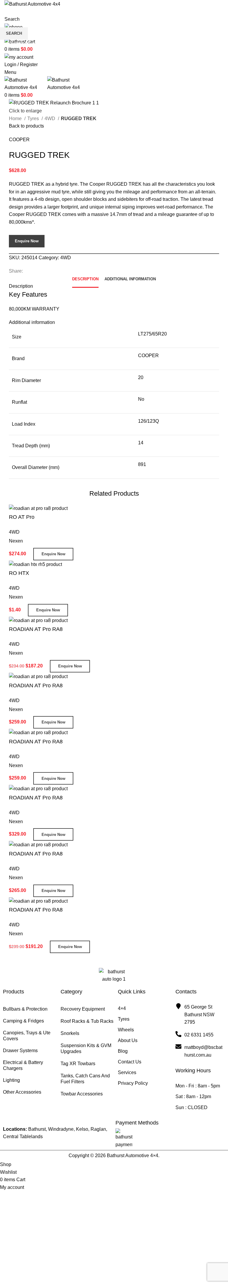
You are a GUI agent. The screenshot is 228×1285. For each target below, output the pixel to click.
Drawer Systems (20, 1050)
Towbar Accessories (82, 1093)
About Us (127, 1040)
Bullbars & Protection (25, 1009)
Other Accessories (22, 1092)
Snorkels (70, 1033)
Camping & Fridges (23, 1020)
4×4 (122, 1008)
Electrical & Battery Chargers (23, 1065)
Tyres (123, 1019)
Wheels (126, 1029)
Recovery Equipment (83, 1009)
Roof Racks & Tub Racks (87, 1021)
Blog (123, 1051)
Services (127, 1072)
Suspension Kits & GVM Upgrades (86, 1048)
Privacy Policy (133, 1083)
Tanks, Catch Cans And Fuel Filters (85, 1078)
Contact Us (129, 1061)
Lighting (11, 1080)
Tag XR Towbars (78, 1063)
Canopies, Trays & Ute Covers (26, 1035)
